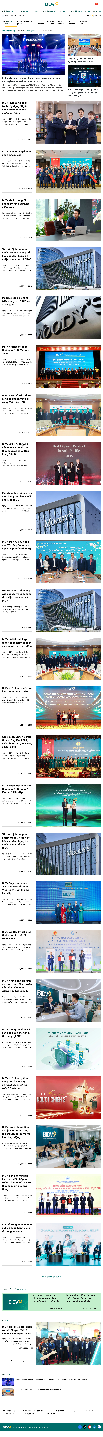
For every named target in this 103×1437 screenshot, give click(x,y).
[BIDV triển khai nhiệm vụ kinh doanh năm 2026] (68, 707)
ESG (49, 21)
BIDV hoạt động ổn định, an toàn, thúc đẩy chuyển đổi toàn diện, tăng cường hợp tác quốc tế (17, 985)
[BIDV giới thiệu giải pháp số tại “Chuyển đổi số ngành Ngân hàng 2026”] (68, 1343)
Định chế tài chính (8, 11)
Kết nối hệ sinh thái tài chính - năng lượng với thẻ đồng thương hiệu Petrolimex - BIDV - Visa (31, 80)
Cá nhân (35, 11)
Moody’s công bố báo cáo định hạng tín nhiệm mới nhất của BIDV (17, 496)
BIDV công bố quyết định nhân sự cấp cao (17, 153)
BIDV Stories (61, 22)
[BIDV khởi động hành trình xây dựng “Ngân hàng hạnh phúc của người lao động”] (68, 122)
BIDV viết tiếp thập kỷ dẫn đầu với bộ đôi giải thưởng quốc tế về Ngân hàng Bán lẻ (16, 449)
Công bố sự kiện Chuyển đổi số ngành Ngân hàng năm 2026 (82, 60)
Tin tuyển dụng (48, 31)
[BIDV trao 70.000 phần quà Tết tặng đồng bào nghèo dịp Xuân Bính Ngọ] (68, 561)
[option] (51, 1343)
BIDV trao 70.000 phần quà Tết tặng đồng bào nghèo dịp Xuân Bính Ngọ (17, 545)
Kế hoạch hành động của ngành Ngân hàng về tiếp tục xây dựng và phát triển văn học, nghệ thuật (81, 1298)
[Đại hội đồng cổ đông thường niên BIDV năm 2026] (68, 366)
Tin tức (87, 11)
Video (5, 1320)
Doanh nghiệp (23, 11)
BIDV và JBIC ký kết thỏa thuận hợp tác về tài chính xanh (16, 935)
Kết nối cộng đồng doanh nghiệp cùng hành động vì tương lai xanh (17, 1228)
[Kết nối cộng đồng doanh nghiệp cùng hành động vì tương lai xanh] (68, 1244)
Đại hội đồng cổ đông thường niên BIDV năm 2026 (15, 350)
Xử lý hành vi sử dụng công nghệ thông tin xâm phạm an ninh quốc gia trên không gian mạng (46, 1298)
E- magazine (73, 22)
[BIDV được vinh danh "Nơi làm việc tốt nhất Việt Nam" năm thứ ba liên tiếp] (68, 902)
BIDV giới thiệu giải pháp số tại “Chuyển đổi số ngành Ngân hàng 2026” (17, 1330)
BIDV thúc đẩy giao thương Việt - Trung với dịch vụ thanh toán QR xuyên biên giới (83, 92)
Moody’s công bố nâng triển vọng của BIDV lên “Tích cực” (16, 301)
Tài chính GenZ (84, 22)
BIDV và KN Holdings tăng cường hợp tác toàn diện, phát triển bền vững (17, 642)
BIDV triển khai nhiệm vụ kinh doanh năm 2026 (17, 689)
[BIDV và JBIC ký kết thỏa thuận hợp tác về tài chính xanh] (68, 951)
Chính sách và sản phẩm (25, 22)
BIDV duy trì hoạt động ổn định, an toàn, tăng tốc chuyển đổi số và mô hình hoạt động (16, 1132)
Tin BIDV (21, 31)
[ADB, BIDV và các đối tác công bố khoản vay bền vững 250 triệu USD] (68, 415)
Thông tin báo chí (33, 31)
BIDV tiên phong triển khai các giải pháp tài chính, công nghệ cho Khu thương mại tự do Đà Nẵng (17, 1182)
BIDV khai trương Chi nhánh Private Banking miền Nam (15, 204)
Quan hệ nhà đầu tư (75, 11)
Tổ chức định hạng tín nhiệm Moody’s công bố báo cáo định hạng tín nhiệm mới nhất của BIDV (16, 841)
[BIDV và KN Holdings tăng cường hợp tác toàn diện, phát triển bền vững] (68, 659)
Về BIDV (62, 11)
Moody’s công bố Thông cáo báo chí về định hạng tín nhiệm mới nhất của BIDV (17, 595)
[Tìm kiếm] (70, 15)
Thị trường (41, 22)
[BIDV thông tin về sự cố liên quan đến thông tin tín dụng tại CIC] (68, 1049)
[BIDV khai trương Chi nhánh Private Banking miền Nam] (68, 220)
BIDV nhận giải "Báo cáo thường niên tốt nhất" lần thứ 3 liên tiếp (17, 789)
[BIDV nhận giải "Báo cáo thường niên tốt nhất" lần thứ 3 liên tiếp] (68, 805)
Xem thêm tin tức (51, 1276)
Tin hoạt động (8, 22)
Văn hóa (52, 22)
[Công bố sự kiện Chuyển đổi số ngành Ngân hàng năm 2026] (84, 45)
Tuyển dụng (97, 11)
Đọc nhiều (7, 1374)
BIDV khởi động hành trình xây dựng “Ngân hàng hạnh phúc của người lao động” (14, 107)
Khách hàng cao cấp (49, 11)
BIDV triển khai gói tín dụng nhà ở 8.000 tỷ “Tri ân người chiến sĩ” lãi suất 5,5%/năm (16, 1083)
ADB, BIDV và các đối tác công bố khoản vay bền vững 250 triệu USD (17, 399)
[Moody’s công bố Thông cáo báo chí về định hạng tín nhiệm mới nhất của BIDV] (68, 610)
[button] (11, 1361)
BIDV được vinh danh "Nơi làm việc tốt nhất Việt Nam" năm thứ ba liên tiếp (15, 888)
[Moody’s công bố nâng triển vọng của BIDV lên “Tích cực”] (68, 317)
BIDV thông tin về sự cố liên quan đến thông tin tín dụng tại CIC (16, 1033)
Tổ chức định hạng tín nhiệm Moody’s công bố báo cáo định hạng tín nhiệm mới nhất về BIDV (16, 254)
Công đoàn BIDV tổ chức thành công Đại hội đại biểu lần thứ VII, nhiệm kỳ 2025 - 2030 (17, 741)
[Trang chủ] (4, 21)
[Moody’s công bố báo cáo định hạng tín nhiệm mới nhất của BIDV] (68, 512)
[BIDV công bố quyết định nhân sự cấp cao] (68, 171)
